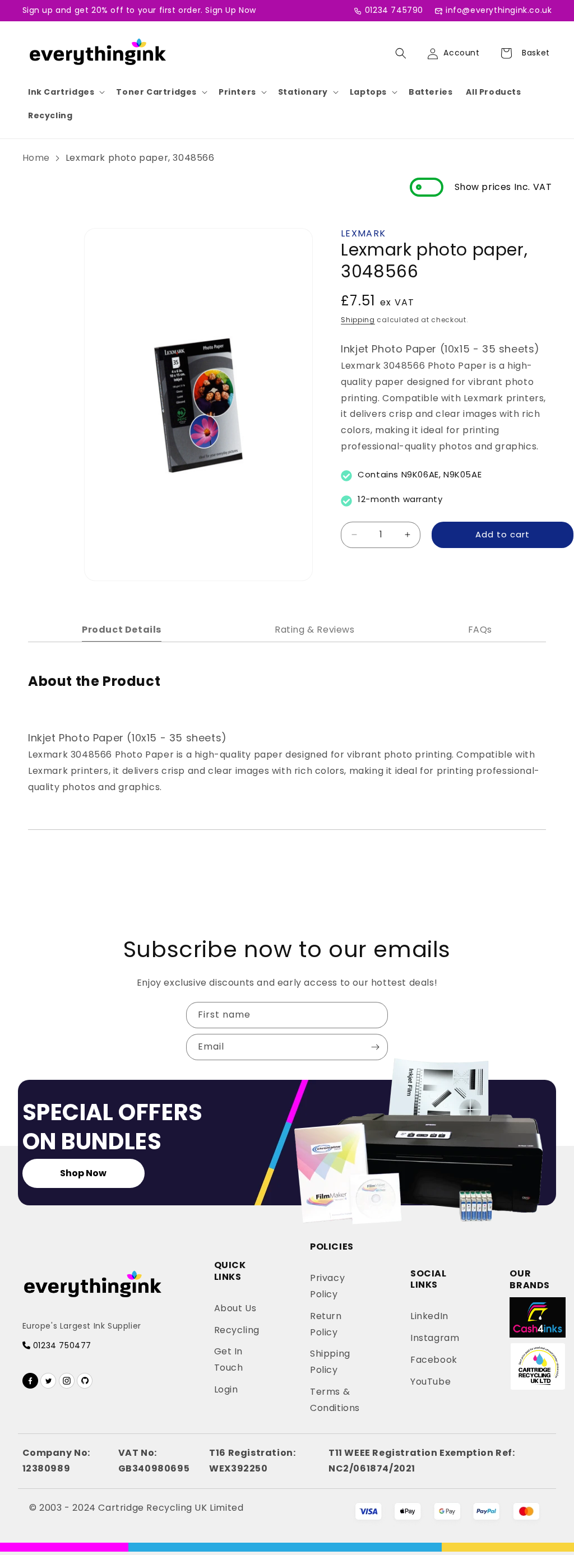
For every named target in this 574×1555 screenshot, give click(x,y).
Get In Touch (228, 1359)
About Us (235, 1308)
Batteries (430, 92)
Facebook (433, 1359)
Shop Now (83, 1173)
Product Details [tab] (121, 629)
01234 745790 (394, 10)
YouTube (430, 1381)
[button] (65, 92)
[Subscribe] (375, 1047)
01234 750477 (60, 1345)
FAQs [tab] (480, 629)
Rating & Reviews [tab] (315, 629)
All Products (493, 92)
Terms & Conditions (335, 1399)
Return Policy (326, 1324)
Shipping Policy (330, 1361)
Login (226, 1389)
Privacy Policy (327, 1286)
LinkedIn (429, 1316)
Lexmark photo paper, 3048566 (140, 157)
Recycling (50, 115)
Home (36, 157)
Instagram (434, 1337)
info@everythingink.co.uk (499, 10)
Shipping (358, 319)
